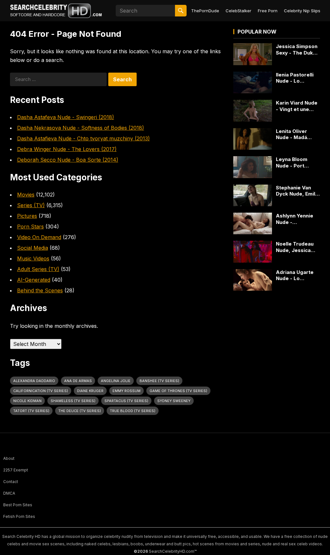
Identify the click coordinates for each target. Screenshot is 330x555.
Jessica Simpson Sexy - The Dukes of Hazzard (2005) (297, 49)
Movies (25, 194)
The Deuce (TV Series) (79, 411)
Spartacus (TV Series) (126, 401)
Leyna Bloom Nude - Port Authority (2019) (295, 162)
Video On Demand (39, 237)
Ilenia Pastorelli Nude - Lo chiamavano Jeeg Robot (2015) (297, 78)
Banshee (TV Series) (159, 380)
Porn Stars (30, 226)
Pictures (27, 216)
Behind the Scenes (40, 290)
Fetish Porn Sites (19, 516)
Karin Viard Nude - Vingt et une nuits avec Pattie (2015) (296, 106)
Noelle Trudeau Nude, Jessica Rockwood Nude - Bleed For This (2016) (298, 247)
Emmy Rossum (126, 390)
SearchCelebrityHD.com (171, 551)
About (9, 458)
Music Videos (33, 258)
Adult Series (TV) (38, 269)
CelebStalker (238, 10)
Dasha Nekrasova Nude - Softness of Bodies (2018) (80, 128)
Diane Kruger (90, 390)
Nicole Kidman (27, 401)
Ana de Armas (78, 380)
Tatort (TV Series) (31, 411)
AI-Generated (33, 280)
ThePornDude (205, 10)
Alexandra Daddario (34, 380)
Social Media (32, 248)
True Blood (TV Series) (132, 411)
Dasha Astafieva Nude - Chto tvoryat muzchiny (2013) (83, 138)
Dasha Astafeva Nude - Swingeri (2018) (65, 117)
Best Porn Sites (17, 504)
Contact (10, 481)
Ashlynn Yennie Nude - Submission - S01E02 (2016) (294, 219)
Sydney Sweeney (173, 401)
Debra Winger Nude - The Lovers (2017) (67, 149)
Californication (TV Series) (40, 390)
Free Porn (267, 10)
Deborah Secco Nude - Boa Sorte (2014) (67, 159)
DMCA (9, 493)
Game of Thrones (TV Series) (178, 390)
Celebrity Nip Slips (302, 10)
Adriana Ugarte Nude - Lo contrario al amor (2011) (297, 275)
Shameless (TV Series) (73, 401)
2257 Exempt (15, 470)
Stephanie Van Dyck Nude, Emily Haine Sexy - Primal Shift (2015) (298, 191)
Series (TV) (31, 205)
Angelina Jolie (116, 380)
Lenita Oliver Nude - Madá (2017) (291, 134)
